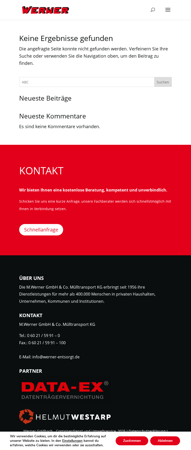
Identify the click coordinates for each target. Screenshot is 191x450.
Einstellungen (72, 441)
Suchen (163, 82)
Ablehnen (165, 440)
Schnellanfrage (41, 229)
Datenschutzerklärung (147, 431)
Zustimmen (132, 440)
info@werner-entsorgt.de (56, 357)
